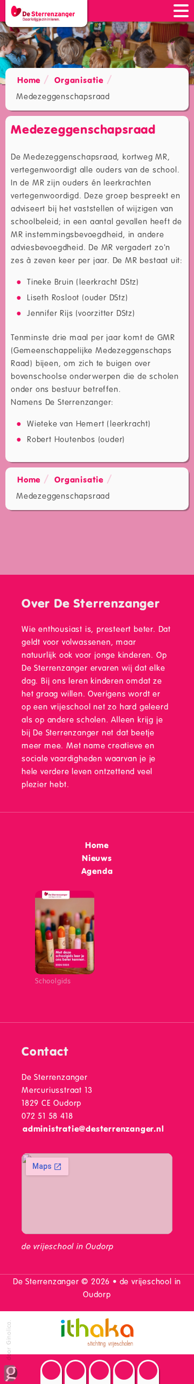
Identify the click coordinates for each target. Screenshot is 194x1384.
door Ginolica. (8, 1340)
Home (28, 79)
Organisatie (78, 79)
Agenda (97, 870)
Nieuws (97, 857)
